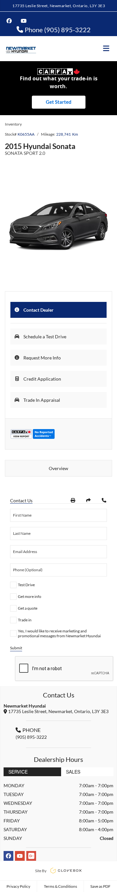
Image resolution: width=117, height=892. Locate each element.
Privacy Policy (18, 886)
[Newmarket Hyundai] (20, 48)
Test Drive (26, 584)
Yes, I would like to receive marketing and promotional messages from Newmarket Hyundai (59, 633)
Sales (73, 771)
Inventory (13, 124)
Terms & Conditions (60, 886)
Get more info (29, 596)
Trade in (25, 619)
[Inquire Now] (104, 500)
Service (18, 771)
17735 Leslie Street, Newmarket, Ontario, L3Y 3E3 (58, 5)
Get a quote (27, 608)
